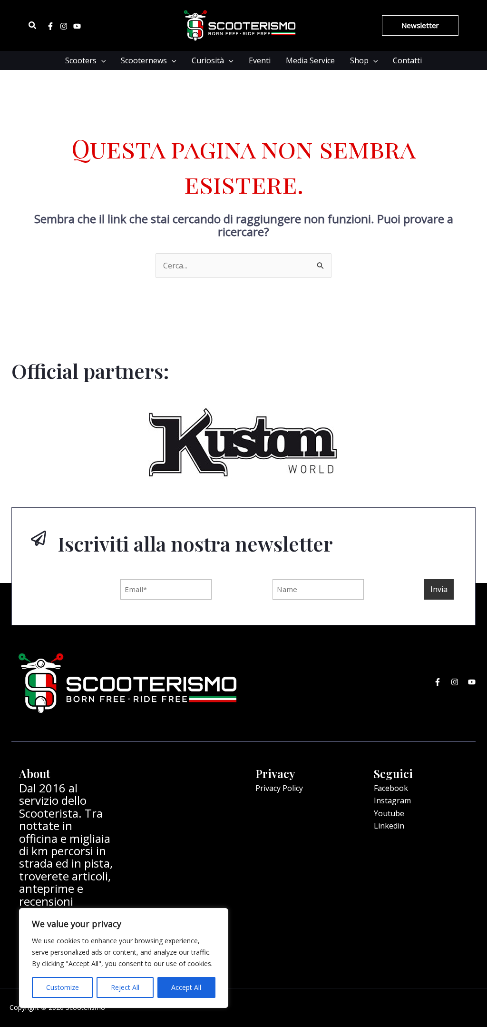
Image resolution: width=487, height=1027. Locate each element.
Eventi (260, 60)
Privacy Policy (279, 788)
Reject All (125, 987)
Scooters (81, 60)
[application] (101, 60)
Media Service (310, 60)
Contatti (407, 60)
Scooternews (144, 60)
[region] (123, 958)
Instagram (392, 800)
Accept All (186, 987)
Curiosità (208, 60)
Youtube (389, 813)
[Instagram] (64, 26)
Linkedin (389, 825)
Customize (62, 987)
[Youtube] (77, 26)
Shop (359, 60)
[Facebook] (50, 26)
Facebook (391, 788)
